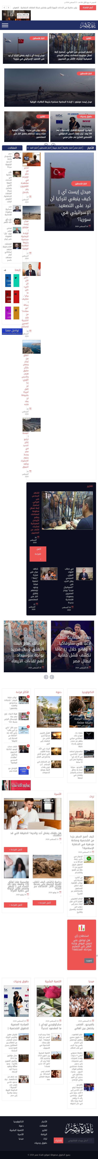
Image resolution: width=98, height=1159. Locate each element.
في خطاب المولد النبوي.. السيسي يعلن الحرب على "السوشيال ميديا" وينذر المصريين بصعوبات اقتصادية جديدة (68, 585)
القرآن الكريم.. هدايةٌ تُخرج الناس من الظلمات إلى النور (44, 738)
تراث (91, 796)
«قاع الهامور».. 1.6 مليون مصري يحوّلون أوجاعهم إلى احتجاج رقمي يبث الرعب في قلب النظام (76, 1041)
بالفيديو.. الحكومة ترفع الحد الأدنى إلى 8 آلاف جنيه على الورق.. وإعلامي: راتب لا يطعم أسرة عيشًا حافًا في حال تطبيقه (76, 1094)
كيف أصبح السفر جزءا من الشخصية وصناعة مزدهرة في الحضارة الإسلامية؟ (82, 842)
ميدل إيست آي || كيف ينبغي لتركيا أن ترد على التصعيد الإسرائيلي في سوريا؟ (26, 57)
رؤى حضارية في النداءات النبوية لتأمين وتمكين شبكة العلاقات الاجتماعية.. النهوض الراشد (45, 7)
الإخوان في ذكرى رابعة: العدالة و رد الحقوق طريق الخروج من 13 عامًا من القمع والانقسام (77, 864)
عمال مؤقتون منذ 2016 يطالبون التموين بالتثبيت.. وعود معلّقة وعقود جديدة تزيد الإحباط (11, 1063)
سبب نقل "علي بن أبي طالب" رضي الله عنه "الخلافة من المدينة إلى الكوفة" (11, 734)
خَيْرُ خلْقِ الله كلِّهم (8, 221)
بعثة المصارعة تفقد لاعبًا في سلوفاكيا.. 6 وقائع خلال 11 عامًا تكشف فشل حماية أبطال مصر (73, 649)
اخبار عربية (56, 148)
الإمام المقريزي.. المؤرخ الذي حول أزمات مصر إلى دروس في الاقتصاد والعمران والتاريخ (76, 905)
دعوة (58, 692)
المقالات (12, 147)
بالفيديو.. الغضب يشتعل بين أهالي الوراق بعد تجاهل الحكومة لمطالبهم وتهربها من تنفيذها (83, 1026)
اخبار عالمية (67, 148)
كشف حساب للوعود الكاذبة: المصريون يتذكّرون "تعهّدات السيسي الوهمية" (11, 754)
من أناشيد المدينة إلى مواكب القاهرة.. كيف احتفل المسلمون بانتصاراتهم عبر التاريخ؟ (76, 885)
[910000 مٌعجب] (8, 280)
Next (8, 7)
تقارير (88, 38)
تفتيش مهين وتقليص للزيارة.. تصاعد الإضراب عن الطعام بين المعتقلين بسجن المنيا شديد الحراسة (11, 1042)
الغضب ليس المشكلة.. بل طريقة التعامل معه (44, 1075)
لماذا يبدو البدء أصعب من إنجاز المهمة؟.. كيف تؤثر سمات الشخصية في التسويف (44, 1041)
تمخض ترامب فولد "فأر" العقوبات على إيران (8, 233)
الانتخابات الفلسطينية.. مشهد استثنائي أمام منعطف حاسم (7, 252)
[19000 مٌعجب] (16, 313)
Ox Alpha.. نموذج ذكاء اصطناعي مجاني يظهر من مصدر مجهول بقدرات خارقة (76, 740)
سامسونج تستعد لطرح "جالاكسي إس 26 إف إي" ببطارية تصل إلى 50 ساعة (76, 757)
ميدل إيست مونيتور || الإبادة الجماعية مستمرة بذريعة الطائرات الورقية (61, 102)
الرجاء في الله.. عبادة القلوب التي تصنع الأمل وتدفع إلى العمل (43, 752)
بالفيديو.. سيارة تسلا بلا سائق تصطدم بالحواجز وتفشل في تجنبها (76, 772)
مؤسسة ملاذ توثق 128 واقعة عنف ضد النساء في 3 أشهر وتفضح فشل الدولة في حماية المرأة (18, 886)
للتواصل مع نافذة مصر (12, 769)
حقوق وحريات (86, 116)
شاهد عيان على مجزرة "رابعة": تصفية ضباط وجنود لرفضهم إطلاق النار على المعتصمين (29, 133)
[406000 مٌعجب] (16, 296)
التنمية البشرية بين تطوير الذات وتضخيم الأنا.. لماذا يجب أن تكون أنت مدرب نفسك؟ (44, 1060)
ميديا (91, 981)
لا (97, 955)
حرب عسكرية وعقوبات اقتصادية (8, 210)
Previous (4, 7)
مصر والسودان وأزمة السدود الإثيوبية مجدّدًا (8, 160)
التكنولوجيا (88, 692)
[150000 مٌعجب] (16, 280)
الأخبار (90, 147)
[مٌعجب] (8, 296)
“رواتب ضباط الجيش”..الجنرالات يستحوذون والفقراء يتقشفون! (10, 703)
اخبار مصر (78, 148)
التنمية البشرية (53, 981)
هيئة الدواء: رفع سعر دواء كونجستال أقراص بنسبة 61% (10, 718)
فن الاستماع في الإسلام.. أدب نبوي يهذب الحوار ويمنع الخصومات (43, 767)
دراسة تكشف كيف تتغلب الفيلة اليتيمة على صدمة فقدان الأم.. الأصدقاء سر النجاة (47, 885)
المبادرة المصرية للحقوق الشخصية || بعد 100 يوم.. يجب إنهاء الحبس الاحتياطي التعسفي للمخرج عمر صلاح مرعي (74, 133)
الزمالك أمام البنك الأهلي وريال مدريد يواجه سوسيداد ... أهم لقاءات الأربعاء (27, 652)
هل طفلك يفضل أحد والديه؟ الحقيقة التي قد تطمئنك (35, 834)
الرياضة (44, 1134)
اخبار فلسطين (39, 38)
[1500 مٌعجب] (8, 313)
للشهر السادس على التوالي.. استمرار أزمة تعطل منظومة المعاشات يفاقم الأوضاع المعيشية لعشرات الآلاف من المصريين (73, 55)
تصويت (89, 961)
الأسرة (57, 794)
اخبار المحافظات (31, 148)
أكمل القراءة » (38, 554)
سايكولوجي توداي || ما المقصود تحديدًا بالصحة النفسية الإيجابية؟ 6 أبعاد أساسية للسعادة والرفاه (50, 1026)
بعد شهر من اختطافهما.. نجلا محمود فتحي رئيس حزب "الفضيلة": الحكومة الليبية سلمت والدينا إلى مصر (11, 1086)
